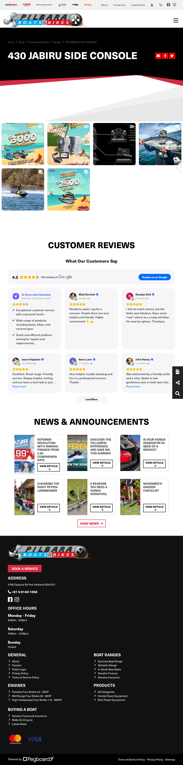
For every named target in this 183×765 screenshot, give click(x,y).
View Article (49, 466)
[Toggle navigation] (175, 20)
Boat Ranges (107, 654)
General (17, 654)
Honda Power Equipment (113, 696)
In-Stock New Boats (109, 669)
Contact (16, 665)
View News (89, 523)
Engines (17, 685)
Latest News (138, 5)
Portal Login (19, 669)
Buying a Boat (22, 709)
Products (104, 685)
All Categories (106, 692)
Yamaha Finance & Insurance (29, 716)
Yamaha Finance (108, 673)
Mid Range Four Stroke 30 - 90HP (31, 696)
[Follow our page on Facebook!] (168, 5)
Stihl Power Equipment (111, 700)
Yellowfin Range (107, 665)
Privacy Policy (20, 673)
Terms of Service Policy (25, 677)
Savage (57, 42)
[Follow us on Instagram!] (17, 600)
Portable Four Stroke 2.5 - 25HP (30, 692)
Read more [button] (19, 386)
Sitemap (170, 759)
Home (11, 42)
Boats (22, 42)
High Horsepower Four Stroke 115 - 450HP (37, 700)
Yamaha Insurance (109, 677)
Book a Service (25, 568)
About (104, 5)
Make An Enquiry (22, 720)
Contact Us (119, 5)
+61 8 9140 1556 (24, 592)
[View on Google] (72, 296)
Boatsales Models (39, 42)
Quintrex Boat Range (110, 661)
